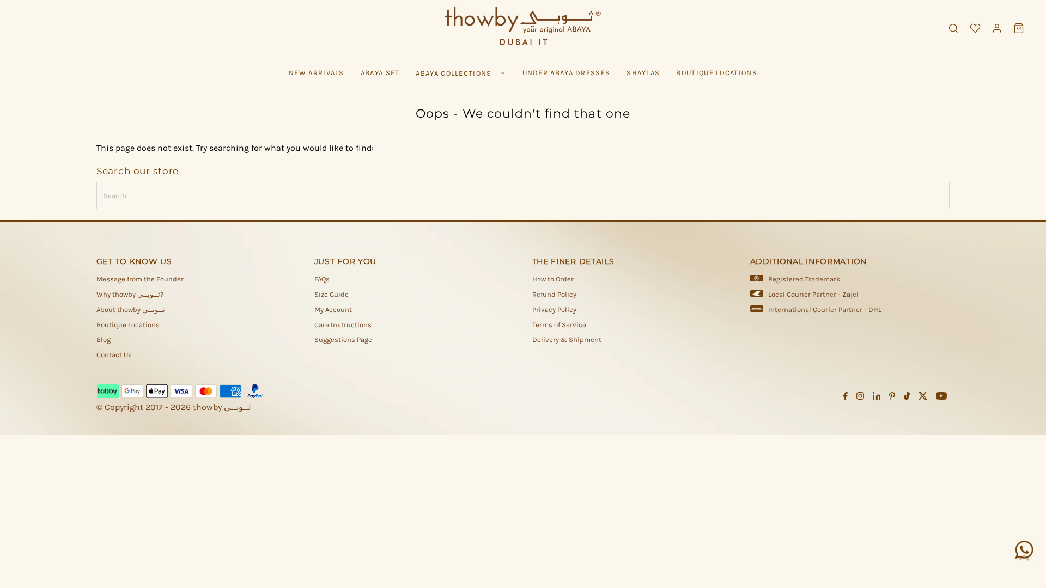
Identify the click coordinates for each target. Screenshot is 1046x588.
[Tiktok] (907, 397)
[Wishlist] (975, 28)
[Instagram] (860, 397)
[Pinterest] (892, 397)
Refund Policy (554, 294)
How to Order (553, 279)
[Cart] (1018, 28)
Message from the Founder (140, 279)
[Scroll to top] (1024, 558)
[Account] (997, 28)
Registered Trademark (804, 279)
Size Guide (331, 294)
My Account (333, 309)
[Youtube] (941, 397)
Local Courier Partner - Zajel (813, 294)
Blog (103, 339)
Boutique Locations (128, 325)
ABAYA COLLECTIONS (453, 73)
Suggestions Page (343, 339)
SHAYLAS (643, 73)
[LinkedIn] (877, 397)
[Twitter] (923, 397)
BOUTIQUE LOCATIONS (716, 73)
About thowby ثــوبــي (130, 309)
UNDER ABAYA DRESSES (566, 73)
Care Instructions (343, 325)
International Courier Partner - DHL (824, 309)
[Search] (953, 28)
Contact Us (114, 355)
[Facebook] (845, 397)
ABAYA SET (380, 73)
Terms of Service (559, 325)
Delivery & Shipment (566, 339)
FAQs (322, 279)
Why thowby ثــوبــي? (129, 294)
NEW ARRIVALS (316, 73)
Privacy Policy (554, 309)
